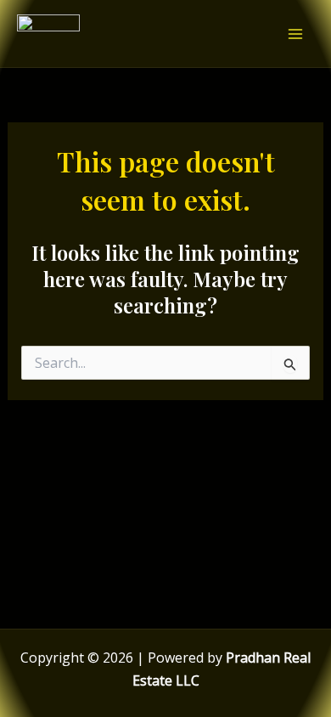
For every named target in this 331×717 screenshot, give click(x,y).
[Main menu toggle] (295, 34)
